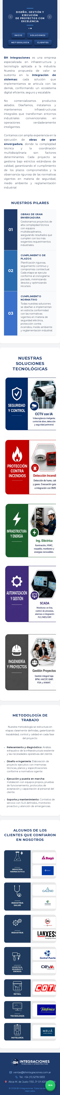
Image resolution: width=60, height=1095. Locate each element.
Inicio (18, 35)
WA (50, 1085)
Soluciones (38, 35)
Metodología (20, 42)
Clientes (43, 42)
